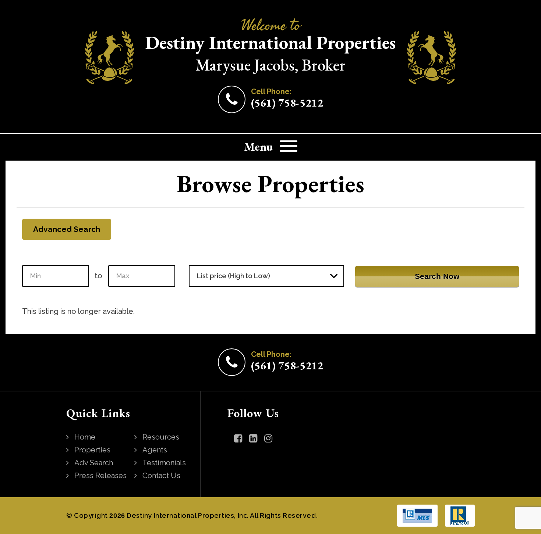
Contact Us (161, 475)
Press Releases (100, 475)
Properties (92, 449)
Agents (154, 449)
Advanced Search (66, 229)
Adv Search (93, 462)
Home (84, 437)
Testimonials (164, 462)
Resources (160, 437)
